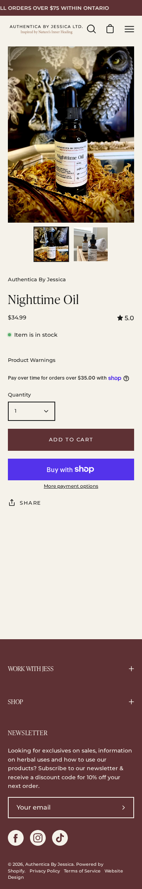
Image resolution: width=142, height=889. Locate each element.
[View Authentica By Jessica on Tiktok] (60, 838)
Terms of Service (82, 871)
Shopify (16, 871)
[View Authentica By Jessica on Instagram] (38, 838)
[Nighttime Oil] (51, 244)
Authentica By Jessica (49, 864)
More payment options (71, 486)
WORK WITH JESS (31, 668)
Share (30, 503)
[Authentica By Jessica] (46, 29)
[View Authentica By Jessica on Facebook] (16, 838)
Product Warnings (32, 360)
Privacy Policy (45, 871)
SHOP (15, 701)
